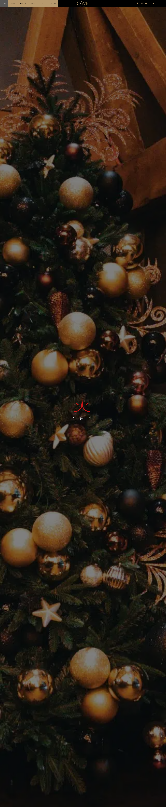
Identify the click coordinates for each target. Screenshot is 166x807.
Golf (4, 4)
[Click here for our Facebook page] (142, 4)
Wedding (23, 4)
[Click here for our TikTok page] (154, 4)
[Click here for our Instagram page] (150, 4)
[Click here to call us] (138, 4)
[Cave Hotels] (82, 3)
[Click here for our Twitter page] (146, 4)
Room (42, 4)
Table (33, 4)
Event (13, 4)
